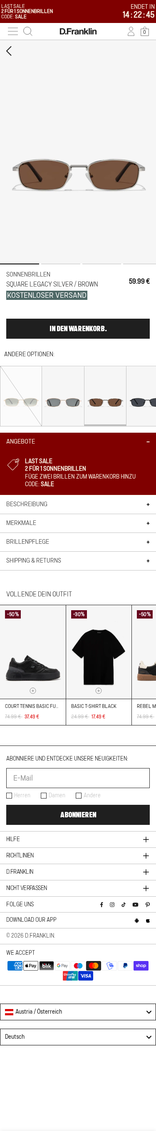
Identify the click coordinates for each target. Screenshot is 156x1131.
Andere (92, 796)
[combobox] (78, 1012)
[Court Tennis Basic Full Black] (33, 652)
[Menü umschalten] (13, 31)
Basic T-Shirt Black (93, 706)
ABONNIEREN (78, 815)
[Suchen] (28, 31)
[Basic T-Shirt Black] (99, 652)
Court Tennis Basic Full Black (41, 706)
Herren (22, 796)
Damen (57, 796)
